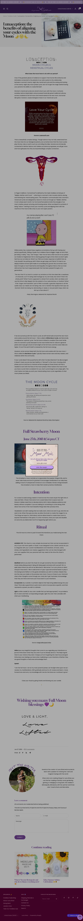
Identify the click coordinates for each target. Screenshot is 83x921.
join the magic (41, 467)
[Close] (56, 446)
